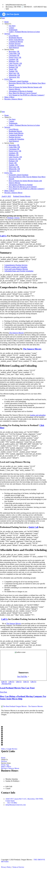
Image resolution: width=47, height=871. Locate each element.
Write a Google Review (9, 749)
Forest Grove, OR (15, 57)
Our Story (12, 26)
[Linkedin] (21, 720)
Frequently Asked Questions (18, 81)
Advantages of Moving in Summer (21, 91)
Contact (11, 28)
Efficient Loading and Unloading (15, 267)
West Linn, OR (14, 73)
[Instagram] (9, 720)
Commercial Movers (16, 41)
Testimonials (13, 30)
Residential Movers (15, 38)
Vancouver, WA (14, 77)
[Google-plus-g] (27, 720)
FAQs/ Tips (8, 79)
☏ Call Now (5, 103)
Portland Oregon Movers (21, 196)
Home (6, 22)
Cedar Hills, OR (14, 53)
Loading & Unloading (16, 45)
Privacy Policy (6, 867)
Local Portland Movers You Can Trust (17, 688)
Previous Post (6, 684)
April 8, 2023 (6, 196)
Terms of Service (18, 867)
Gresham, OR (13, 59)
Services (7, 34)
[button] (23, 759)
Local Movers (13, 36)
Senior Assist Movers (16, 40)
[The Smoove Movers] (2, 18)
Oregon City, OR (15, 65)
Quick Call (33, 527)
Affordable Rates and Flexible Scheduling (18, 271)
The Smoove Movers (32, 349)
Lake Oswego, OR (15, 63)
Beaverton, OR (14, 51)
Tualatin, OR (13, 71)
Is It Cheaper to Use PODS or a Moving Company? (26, 95)
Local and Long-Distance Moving (16, 269)
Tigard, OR (13, 69)
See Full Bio (22, 676)
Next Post (3, 692)
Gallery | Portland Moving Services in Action (24, 32)
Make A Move (9, 97)
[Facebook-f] (4, 720)
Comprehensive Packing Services (15, 265)
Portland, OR (13, 67)
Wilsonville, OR (14, 75)
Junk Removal (14, 47)
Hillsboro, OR (14, 61)
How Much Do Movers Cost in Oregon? (23, 93)
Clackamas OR (14, 55)
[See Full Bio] (28, 676)
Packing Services (15, 43)
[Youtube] (33, 720)
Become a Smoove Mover (13, 99)
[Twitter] (15, 720)
